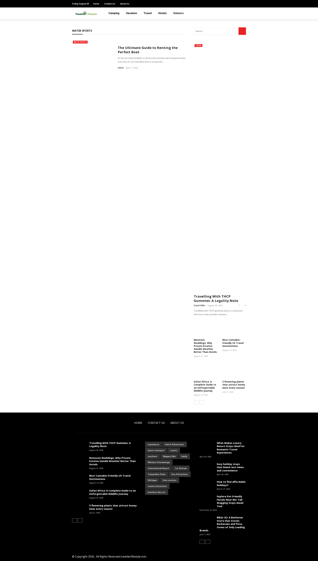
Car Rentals (181, 468)
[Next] (201, 402)
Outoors (178, 13)
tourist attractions (157, 486)
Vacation (131, 13)
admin (121, 67)
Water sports (80, 42)
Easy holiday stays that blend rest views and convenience (230, 467)
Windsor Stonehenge (159, 462)
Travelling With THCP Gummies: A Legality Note (216, 298)
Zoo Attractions (179, 474)
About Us (124, 3)
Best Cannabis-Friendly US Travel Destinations (233, 342)
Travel (148, 13)
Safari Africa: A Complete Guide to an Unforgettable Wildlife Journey (205, 386)
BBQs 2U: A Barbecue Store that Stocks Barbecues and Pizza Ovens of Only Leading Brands (222, 524)
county (173, 450)
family (184, 456)
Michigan (152, 480)
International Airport (158, 468)
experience (153, 444)
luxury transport (156, 450)
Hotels (162, 13)
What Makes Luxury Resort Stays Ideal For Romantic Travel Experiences (231, 447)
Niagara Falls (169, 456)
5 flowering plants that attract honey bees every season (233, 384)
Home (96, 3)
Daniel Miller (199, 305)
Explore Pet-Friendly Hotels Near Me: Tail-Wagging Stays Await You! (230, 501)
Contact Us (109, 3)
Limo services (170, 480)
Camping (113, 13)
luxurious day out (156, 492)
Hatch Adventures (174, 444)
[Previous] (196, 402)
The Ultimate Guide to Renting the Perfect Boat (148, 49)
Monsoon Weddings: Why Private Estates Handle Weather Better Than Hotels (205, 345)
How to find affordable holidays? (231, 483)
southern (152, 456)
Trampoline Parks (157, 474)
